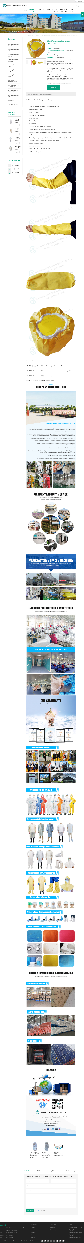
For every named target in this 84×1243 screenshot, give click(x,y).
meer (17, 125)
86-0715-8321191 (16, 172)
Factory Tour (55, 10)
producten (33, 9)
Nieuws (33, 1232)
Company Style (53, 1230)
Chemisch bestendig (70, 1171)
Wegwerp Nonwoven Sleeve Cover (49, 35)
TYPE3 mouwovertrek (42, 1171)
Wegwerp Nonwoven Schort (13, 96)
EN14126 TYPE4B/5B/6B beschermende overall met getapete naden (18, 139)
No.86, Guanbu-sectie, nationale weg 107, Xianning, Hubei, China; (15, 1229)
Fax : (1, 1237)
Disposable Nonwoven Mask (12, 80)
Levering (33, 1227)
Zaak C (48, 10)
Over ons (71, 10)
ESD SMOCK (12, 100)
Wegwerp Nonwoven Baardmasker (13, 85)
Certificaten (34, 1235)
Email (53, 87)
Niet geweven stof (12, 104)
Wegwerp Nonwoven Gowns (13, 55)
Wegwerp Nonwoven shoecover (13, 60)
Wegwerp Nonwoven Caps (13, 70)
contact (3, 1225)
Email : (1, 1232)
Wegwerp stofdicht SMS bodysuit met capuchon (17, 121)
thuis (25, 10)
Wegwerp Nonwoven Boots (13, 65)
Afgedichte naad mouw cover (56, 1171)
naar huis (30, 35)
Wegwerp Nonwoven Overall (13, 45)
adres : (1, 1227)
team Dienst (34, 1230)
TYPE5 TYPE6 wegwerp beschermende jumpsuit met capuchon (18, 130)
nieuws (42, 9)
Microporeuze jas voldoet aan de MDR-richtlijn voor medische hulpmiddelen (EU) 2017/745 (18, 148)
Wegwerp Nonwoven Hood (13, 75)
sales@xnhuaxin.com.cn (17, 168)
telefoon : (2, 1235)
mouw (33, 1171)
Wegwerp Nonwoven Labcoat (13, 50)
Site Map (33, 1237)
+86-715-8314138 (16, 165)
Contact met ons (63, 10)
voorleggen (30, 1210)
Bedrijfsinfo (52, 1227)
